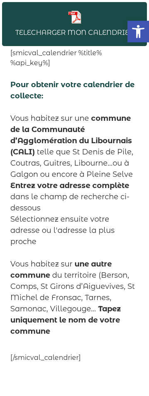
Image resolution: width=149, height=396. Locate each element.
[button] (138, 31)
